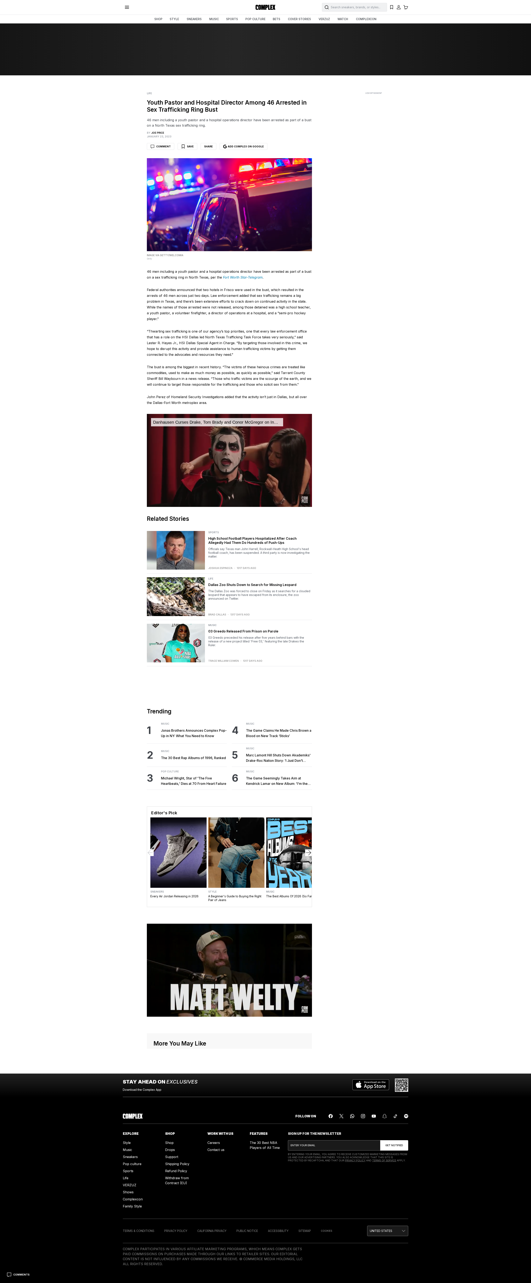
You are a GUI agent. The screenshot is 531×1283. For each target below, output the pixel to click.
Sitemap (304, 1231)
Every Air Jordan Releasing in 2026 (174, 896)
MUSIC (214, 19)
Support (171, 1157)
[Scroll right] (308, 852)
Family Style (132, 1206)
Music (212, 625)
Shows (128, 1192)
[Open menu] (127, 7)
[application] (229, 460)
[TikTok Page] (395, 1116)
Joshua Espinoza (220, 568)
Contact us (215, 1150)
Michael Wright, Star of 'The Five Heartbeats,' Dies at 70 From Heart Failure (193, 781)
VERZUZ (324, 19)
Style (212, 891)
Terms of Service (384, 1160)
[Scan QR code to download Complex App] (401, 1085)
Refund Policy (176, 1171)
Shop (169, 1143)
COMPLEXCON (366, 19)
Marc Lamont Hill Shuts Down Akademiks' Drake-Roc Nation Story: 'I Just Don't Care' (278, 758)
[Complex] (265, 7)
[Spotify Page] (406, 1116)
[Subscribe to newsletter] (394, 1145)
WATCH (342, 19)
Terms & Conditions (138, 1231)
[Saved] (391, 7)
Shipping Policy (177, 1164)
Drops (170, 1150)
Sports (213, 532)
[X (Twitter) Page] (341, 1116)
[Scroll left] (150, 852)
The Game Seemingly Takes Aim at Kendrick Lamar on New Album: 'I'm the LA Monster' (277, 781)
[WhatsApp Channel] (352, 1116)
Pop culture (132, 1164)
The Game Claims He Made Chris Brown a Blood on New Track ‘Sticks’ (278, 733)
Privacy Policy (355, 1160)
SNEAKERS (194, 19)
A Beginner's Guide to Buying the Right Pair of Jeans (234, 898)
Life (149, 93)
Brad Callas (217, 614)
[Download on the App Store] (370, 1085)
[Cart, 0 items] (405, 7)
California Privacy (212, 1231)
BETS (276, 19)
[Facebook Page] (331, 1116)
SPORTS (232, 19)
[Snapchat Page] (384, 1116)
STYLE (174, 19)
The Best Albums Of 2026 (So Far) (289, 896)
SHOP (158, 19)
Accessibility (278, 1231)
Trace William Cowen (223, 660)
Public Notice (247, 1231)
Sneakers (157, 891)
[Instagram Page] (363, 1116)
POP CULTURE (255, 19)
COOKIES (326, 1230)
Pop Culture (170, 771)
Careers (213, 1143)
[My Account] (398, 7)
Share (208, 146)
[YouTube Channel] (374, 1116)
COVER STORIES (299, 19)
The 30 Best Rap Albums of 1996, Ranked (193, 758)
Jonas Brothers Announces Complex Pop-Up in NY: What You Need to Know (194, 733)
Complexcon (133, 1199)
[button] (387, 1231)
